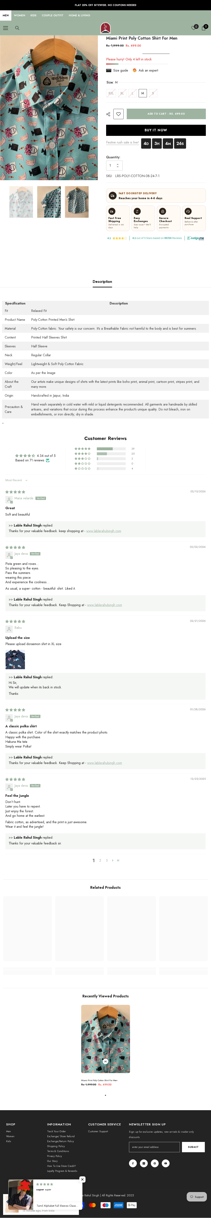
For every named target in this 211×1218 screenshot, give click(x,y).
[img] (15, 492)
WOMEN (19, 15)
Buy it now (156, 130)
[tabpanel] (106, 1047)
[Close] (79, 1194)
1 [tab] (105, 1095)
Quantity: (113, 157)
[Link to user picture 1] (15, 659)
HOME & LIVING (79, 15)
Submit (193, 1147)
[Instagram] (144, 1163)
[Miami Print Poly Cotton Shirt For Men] (105, 1039)
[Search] (17, 28)
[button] (83, 448)
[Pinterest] (155, 1163)
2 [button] (100, 860)
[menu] (5, 28)
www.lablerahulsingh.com (103, 531)
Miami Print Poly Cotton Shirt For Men (99, 1080)
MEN (6, 15)
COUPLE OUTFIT (52, 15)
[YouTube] (166, 1163)
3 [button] (107, 860)
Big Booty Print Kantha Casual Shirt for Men (46, 1204)
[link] (118, 114)
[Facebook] (133, 1163)
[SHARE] (109, 114)
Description (102, 281)
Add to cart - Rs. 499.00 (166, 114)
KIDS (33, 15)
